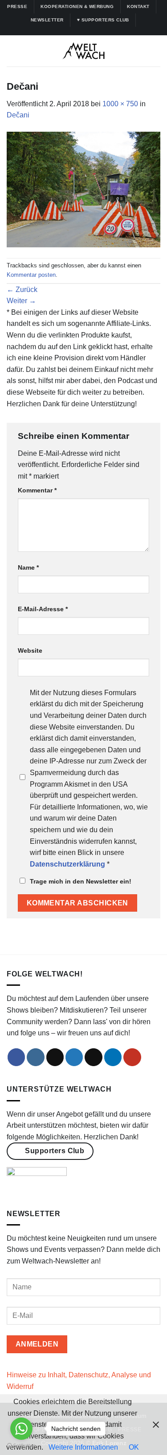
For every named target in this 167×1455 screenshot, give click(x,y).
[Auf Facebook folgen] (62, 31)
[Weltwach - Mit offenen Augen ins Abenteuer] (83, 51)
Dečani (18, 115)
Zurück (22, 289)
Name (28, 567)
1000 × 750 (120, 104)
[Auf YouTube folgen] (104, 31)
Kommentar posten (31, 274)
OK (134, 1447)
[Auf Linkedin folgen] (96, 31)
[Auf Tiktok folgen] (79, 31)
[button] (12, 51)
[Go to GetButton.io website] (21, 1446)
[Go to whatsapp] (21, 1428)
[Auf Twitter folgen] (87, 31)
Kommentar (37, 490)
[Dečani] (83, 189)
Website (30, 650)
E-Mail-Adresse (43, 609)
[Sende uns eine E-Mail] (93, 1057)
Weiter (21, 300)
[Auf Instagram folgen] (70, 31)
